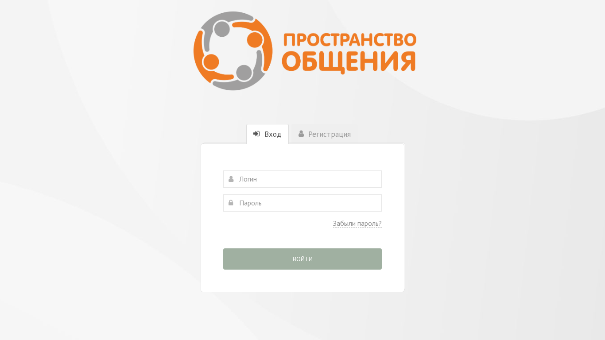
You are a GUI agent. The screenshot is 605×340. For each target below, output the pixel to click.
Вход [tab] (272, 134)
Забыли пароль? (357, 223)
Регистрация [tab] (328, 134)
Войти (303, 259)
